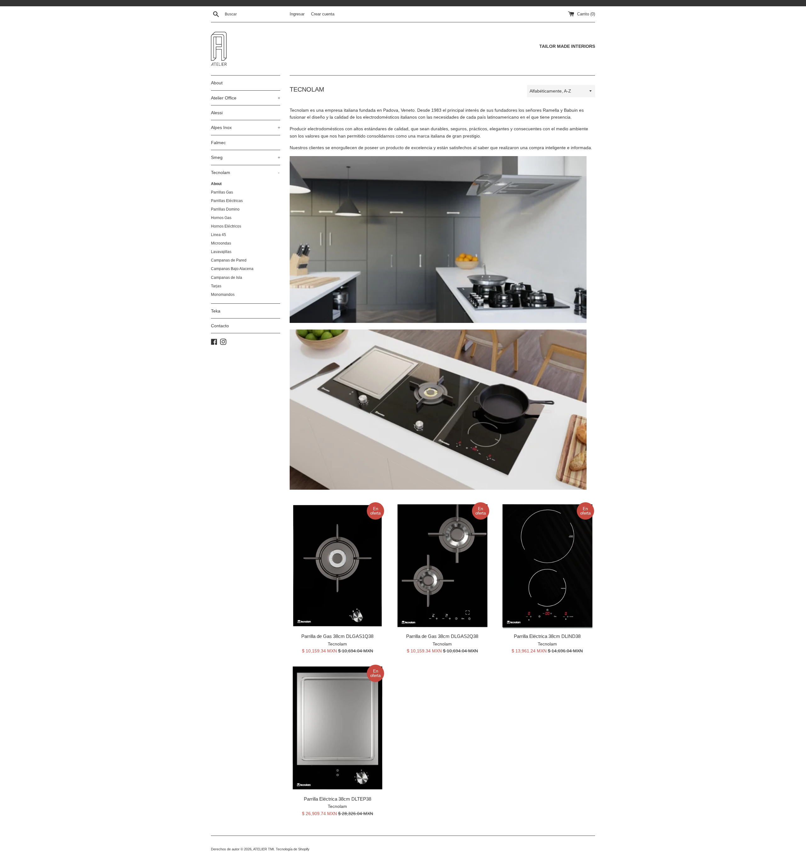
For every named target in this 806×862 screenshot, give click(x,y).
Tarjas (216, 286)
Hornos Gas (221, 218)
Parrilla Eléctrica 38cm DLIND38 (547, 636)
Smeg (245, 157)
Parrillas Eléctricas (227, 201)
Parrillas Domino (225, 209)
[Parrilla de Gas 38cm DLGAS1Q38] (337, 565)
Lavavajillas (221, 252)
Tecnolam (245, 172)
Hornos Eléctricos (226, 226)
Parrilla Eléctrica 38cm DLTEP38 (337, 798)
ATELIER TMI (263, 849)
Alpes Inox (245, 127)
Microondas (221, 243)
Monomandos (223, 294)
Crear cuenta (322, 14)
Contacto (220, 325)
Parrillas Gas (222, 192)
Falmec (218, 142)
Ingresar (297, 14)
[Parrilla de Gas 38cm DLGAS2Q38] (442, 565)
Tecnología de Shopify (292, 849)
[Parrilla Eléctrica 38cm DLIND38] (547, 565)
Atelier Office (245, 97)
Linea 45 (218, 235)
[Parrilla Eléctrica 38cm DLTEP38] (337, 728)
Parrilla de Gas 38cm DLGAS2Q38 (442, 636)
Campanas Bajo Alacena (232, 269)
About (217, 82)
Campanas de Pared (229, 260)
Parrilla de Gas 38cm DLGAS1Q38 (337, 636)
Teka (215, 310)
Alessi (217, 112)
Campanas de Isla (226, 277)
